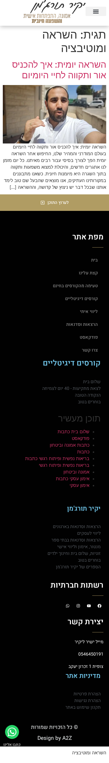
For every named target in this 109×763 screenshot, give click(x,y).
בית (94, 260)
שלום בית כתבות (73, 431)
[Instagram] (78, 606)
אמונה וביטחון (76, 472)
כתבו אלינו (12, 745)
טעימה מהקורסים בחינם (75, 285)
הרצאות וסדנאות (82, 324)
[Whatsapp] (68, 606)
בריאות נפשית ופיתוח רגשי (64, 465)
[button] (96, 11)
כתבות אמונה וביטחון (69, 445)
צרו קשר (90, 350)
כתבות (83, 451)
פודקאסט (89, 337)
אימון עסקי (79, 485)
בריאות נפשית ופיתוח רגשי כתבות (57, 458)
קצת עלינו (88, 273)
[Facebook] (99, 606)
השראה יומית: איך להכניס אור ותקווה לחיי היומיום (59, 70)
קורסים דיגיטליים (81, 298)
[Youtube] (89, 606)
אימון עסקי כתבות (72, 478)
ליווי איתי (89, 311)
